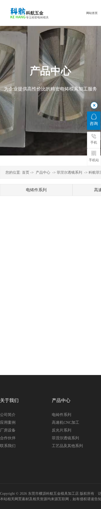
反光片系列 (61, 430)
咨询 (94, 123)
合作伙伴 (8, 438)
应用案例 (8, 422)
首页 (25, 172)
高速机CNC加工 (65, 422)
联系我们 (8, 446)
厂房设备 (8, 430)
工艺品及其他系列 (67, 446)
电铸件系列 (36, 190)
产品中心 (43, 172)
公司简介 (8, 415)
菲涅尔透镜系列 (69, 172)
